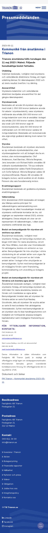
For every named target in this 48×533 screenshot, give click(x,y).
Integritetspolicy (11, 493)
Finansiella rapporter (12, 466)
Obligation (8, 484)
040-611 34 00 (9, 439)
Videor (6, 480)
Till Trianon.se (11, 507)
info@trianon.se (9, 442)
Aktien (6, 457)
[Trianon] (12, 8)
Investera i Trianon (12, 452)
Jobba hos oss (10, 489)
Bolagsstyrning (10, 461)
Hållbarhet (8, 470)
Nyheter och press (12, 475)
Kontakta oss (9, 498)
